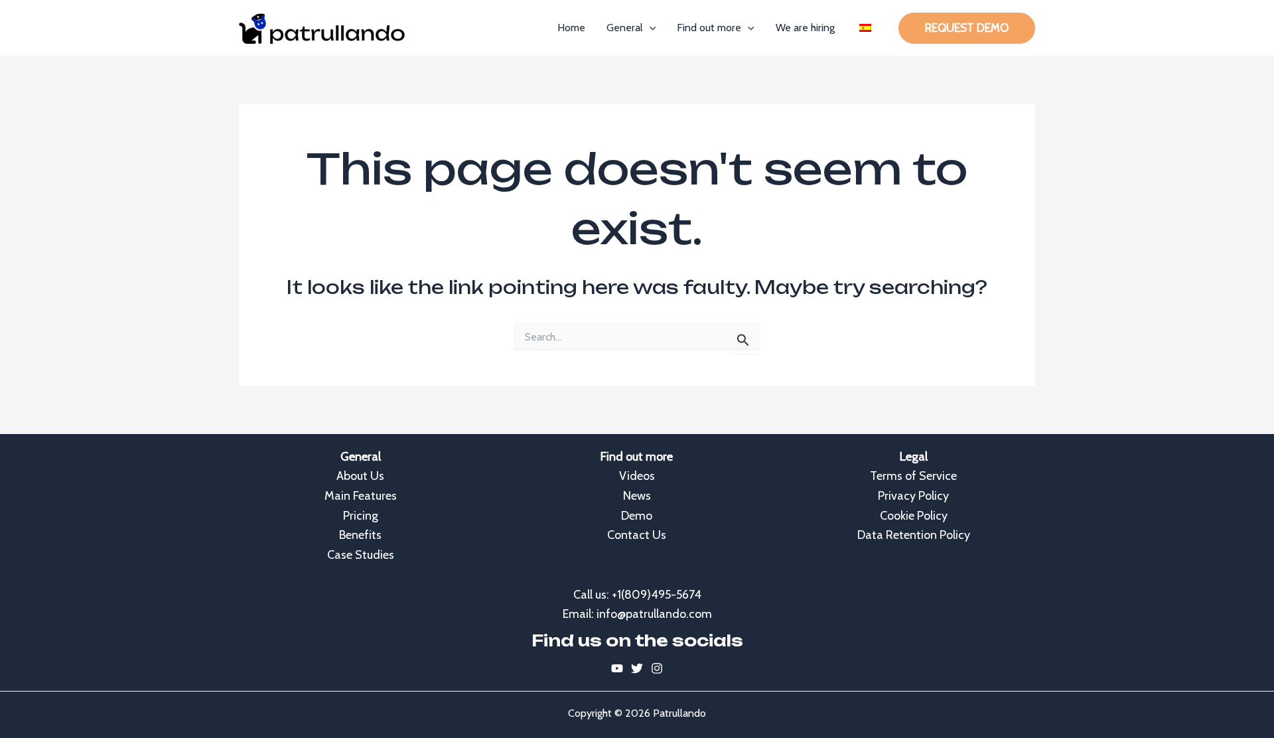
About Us (360, 476)
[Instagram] (657, 668)
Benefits (360, 535)
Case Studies (360, 555)
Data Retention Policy (913, 535)
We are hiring (805, 27)
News (637, 495)
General (624, 27)
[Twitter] (637, 668)
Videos (637, 476)
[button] (966, 28)
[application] (649, 28)
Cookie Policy (914, 515)
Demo (636, 515)
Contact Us (636, 535)
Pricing (360, 515)
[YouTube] (617, 668)
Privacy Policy (913, 495)
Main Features (360, 495)
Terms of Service (913, 476)
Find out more (709, 27)
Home (571, 27)
